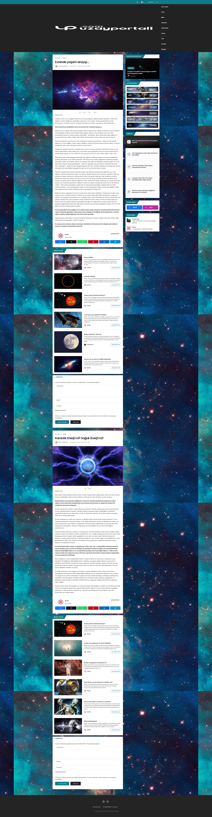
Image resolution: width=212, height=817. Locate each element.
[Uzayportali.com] (106, 28)
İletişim (163, 49)
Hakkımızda (97, 807)
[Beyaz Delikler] (68, 262)
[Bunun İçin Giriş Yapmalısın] (80, 112)
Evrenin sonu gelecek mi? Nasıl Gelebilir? (97, 643)
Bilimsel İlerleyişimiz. (90, 721)
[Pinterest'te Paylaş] (93, 241)
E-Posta (59, 406)
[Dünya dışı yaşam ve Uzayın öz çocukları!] (68, 707)
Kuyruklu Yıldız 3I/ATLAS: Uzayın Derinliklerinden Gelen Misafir (142, 179)
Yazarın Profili (115, 233)
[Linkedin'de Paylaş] (104, 241)
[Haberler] (142, 119)
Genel (163, 33)
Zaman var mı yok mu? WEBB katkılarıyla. (97, 359)
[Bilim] (142, 95)
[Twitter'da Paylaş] (71, 241)
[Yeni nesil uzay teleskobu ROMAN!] (68, 320)
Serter (60, 66)
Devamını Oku (116, 267)
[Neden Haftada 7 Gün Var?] (68, 342)
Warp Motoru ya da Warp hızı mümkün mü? (98, 682)
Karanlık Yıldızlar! (89, 276)
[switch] (143, 2)
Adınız (58, 400)
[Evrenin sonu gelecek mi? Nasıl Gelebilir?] (68, 648)
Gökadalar (164, 28)
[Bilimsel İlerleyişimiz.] (68, 726)
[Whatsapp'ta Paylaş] (82, 241)
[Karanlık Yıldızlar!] (68, 281)
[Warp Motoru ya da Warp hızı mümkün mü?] (68, 687)
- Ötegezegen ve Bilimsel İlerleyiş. (142, 229)
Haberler (164, 23)
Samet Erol (90, 344)
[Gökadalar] (142, 107)
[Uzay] (142, 125)
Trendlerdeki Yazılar (110, 807)
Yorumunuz (60, 386)
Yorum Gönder (62, 422)
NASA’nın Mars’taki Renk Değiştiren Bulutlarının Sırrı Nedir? (143, 191)
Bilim (162, 17)
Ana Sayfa (164, 7)
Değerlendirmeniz (60, 410)
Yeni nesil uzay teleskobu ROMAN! (95, 315)
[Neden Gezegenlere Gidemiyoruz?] (68, 668)
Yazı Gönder (163, 41)
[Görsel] (142, 113)
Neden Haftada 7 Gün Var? (93, 334)
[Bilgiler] (142, 89)
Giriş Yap (151, 2)
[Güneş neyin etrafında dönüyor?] (68, 300)
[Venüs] (142, 68)
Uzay (162, 12)
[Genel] (142, 101)
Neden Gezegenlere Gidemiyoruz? (95, 663)
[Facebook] (107, 801)
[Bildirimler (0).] (157, 2)
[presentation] (126, 69)
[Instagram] (103, 801)
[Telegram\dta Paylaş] (115, 241)
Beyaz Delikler (88, 257)
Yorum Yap (59, 377)
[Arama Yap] (137, 2)
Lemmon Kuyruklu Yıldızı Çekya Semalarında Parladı (142, 166)
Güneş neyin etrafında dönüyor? (94, 295)
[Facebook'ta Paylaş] (60, 241)
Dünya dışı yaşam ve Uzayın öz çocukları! (97, 702)
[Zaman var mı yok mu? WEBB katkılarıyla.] (68, 364)
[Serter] (61, 235)
